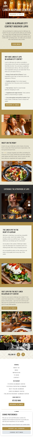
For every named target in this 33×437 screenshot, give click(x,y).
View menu (17, 44)
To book (16, 375)
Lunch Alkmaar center (16, 391)
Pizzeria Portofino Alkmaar (16, 386)
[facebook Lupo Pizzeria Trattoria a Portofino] (23, 354)
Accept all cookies (17, 428)
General (16, 364)
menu (5, 152)
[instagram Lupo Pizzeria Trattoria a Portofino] (18, 354)
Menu (16, 370)
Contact (16, 377)
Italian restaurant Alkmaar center (16, 393)
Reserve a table (16, 14)
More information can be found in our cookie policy (16, 424)
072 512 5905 (24, 4)
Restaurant (16, 381)
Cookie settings (16, 432)
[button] (29, 205)
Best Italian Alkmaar (16, 389)
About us (16, 367)
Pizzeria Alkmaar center (16, 384)
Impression (16, 372)
